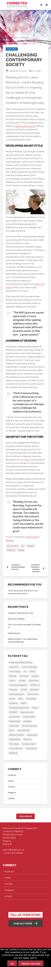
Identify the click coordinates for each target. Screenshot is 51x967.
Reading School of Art (25, 126)
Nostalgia (27, 721)
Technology (14, 744)
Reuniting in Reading (16, 619)
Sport (11, 730)
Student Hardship (16, 735)
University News (28, 744)
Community (34, 680)
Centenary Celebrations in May (20, 613)
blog (27, 459)
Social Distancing (29, 726)
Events (12, 699)
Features (11, 49)
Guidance (13, 703)
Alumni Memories (29, 667)
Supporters (32, 735)
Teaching (27, 739)
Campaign (24, 676)
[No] (47, 957)
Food (20, 699)
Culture (24, 689)
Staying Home (23, 730)
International (14, 717)
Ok (12, 963)
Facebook (12, 775)
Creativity (11, 550)
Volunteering (31, 748)
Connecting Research (18, 685)
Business (12, 676)
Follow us (25, 816)
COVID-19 (34, 685)
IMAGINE (13, 712)
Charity (12, 680)
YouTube (11, 787)
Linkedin (11, 798)
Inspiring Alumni (27, 712)
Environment (32, 694)
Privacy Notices (31, 963)
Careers (30, 546)
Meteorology (14, 721)
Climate (22, 680)
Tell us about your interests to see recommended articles (23, 592)
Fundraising (31, 699)
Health (23, 703)
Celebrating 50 (14, 633)
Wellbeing (13, 753)
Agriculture (13, 667)
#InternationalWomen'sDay (20, 662)
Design (21, 550)
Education (34, 689)
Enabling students (16, 694)
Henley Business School (19, 708)
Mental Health (29, 717)
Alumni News (12, 546)
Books (32, 671)
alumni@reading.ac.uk (13, 850)
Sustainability (14, 739)
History (35, 708)
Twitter (11, 781)
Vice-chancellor (15, 748)
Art (22, 546)
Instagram (12, 792)
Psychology (14, 726)
